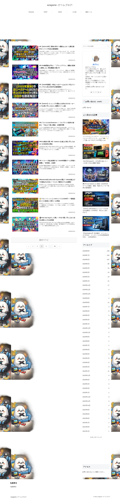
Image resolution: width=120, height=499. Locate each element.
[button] (108, 46)
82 (55, 246)
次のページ (43, 240)
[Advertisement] (60, 27)
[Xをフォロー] (93, 92)
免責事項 (13, 487)
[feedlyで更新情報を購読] (98, 92)
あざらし (96, 64)
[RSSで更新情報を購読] (101, 92)
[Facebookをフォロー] (96, 92)
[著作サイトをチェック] (91, 92)
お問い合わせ (87, 107)
